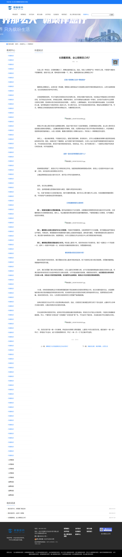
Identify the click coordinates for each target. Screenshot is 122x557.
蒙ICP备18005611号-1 (41, 536)
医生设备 (39, 14)
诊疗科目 (48, 14)
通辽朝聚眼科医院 (80, 552)
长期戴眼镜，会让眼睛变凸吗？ (17, 517)
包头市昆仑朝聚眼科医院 (67, 552)
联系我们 (64, 14)
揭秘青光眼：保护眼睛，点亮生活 (98, 346)
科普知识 (30, 44)
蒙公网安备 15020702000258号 (45, 539)
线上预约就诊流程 (75, 14)
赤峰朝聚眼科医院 (29, 552)
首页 (16, 44)
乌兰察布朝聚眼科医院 (41, 552)
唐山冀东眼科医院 (88, 554)
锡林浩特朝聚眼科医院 (106, 552)
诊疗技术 (31, 14)
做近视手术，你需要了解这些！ (17, 508)
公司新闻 (11, 460)
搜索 (111, 14)
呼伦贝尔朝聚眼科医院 (92, 552)
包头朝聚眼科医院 (18, 552)
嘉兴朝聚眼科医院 (56, 554)
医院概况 (23, 14)
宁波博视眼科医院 (66, 554)
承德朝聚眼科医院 (45, 554)
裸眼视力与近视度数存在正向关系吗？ (57, 346)
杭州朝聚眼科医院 (77, 554)
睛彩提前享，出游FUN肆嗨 (16, 513)
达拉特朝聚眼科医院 (54, 552)
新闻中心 (86, 14)
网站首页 (15, 14)
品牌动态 (11, 482)
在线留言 (56, 14)
